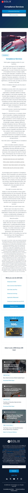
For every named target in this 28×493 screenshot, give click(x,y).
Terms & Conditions (20, 489)
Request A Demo (14, 306)
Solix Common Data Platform (14, 285)
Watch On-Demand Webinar (10, 432)
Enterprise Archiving (12, 293)
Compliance (5, 55)
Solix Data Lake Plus (12, 289)
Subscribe (14, 470)
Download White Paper (14, 11)
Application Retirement (12, 297)
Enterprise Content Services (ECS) (15, 301)
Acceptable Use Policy (8, 489)
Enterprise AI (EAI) (11, 281)
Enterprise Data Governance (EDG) (13, 450)
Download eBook (14, 14)
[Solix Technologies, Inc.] (6, 2)
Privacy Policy (14, 490)
